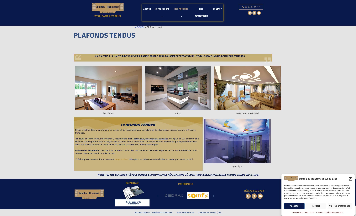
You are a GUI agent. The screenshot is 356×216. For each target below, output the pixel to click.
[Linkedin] (254, 13)
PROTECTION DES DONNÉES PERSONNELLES (326, 212)
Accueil (147, 9)
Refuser (316, 206)
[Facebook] (250, 13)
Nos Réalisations (201, 12)
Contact (217, 9)
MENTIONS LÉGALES (185, 212)
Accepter (294, 206)
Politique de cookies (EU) (209, 212)
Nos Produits (181, 9)
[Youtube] (259, 13)
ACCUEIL (139, 27)
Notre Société (162, 9)
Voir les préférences (339, 206)
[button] (350, 178)
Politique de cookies (300, 212)
